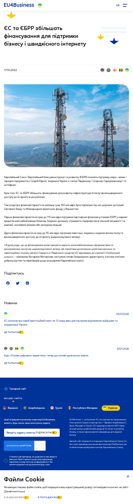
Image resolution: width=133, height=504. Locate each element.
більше (21, 491)
